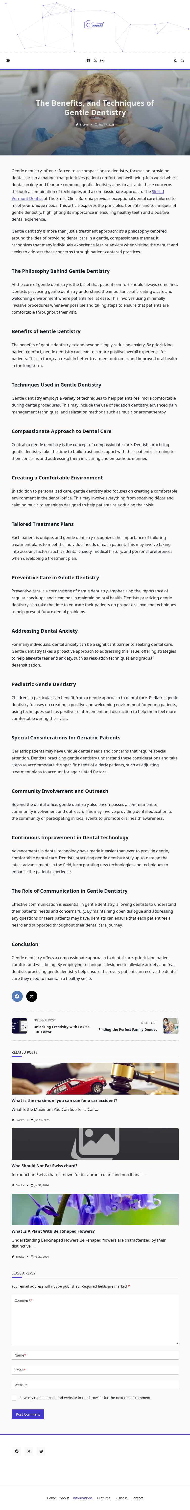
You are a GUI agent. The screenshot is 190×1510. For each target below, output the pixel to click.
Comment (23, 1300)
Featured (104, 1498)
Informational (83, 1498)
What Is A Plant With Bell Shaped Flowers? (53, 1231)
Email (20, 1370)
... (96, 1109)
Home (51, 1498)
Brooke (84, 124)
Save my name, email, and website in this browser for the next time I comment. (85, 1397)
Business (121, 1498)
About (64, 1498)
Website (21, 1384)
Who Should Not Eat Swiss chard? (44, 1165)
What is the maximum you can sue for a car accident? (64, 1100)
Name (20, 1355)
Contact (137, 1498)
